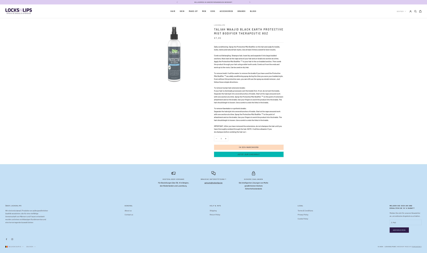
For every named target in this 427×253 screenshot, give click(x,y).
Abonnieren (399, 230)
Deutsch (400, 11)
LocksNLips (219, 25)
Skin (182, 11)
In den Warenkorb (249, 147)
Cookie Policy (303, 219)
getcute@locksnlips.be (213, 183)
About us (128, 210)
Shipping (213, 210)
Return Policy (215, 214)
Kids (213, 11)
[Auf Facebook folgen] (6, 239)
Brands (242, 11)
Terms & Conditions (305, 210)
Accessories (226, 11)
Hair (173, 11)
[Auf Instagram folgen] (12, 239)
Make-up (193, 11)
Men (204, 11)
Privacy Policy (303, 214)
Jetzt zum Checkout (249, 154)
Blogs (253, 11)
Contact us (129, 214)
